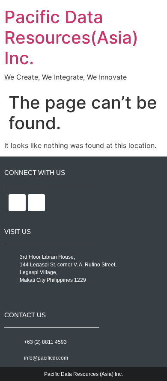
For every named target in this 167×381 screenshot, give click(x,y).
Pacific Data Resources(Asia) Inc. (71, 37)
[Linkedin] (36, 202)
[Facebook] (17, 202)
